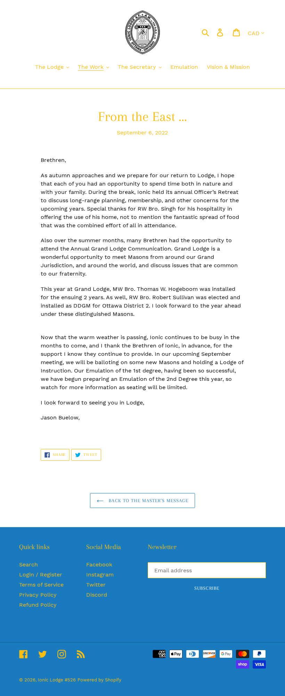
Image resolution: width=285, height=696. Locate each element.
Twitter (96, 584)
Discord (96, 594)
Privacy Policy (38, 594)
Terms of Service (41, 584)
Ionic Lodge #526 (57, 679)
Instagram (100, 574)
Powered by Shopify (99, 679)
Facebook (99, 564)
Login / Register (40, 574)
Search (28, 564)
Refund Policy (38, 604)
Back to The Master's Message (147, 500)
